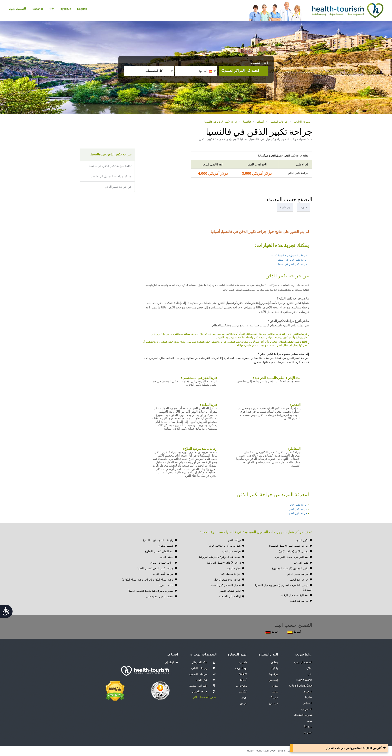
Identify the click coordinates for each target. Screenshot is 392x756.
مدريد (275, 686)
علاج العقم (201, 680)
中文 (51, 8)
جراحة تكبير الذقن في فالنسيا (220, 121)
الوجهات (307, 691)
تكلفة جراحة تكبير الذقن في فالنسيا (110, 166)
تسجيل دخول (16, 8)
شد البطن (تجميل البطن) (159, 551)
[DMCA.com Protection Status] (115, 691)
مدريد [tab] (303, 207)
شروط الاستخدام (303, 715)
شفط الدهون (165, 545)
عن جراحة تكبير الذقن (118, 186)
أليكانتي (243, 691)
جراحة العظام (199, 691)
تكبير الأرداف (301, 562)
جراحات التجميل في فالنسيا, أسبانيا (289, 255)
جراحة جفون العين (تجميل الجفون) (288, 545)
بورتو (244, 697)
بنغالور (274, 662)
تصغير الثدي (166, 556)
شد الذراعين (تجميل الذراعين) (291, 556)
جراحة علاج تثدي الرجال (227, 579)
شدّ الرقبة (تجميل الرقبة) (294, 595)
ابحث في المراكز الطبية (242, 71)
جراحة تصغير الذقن (297, 573)
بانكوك (274, 668)
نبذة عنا (308, 726)
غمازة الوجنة (233, 568)
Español (37, 8)
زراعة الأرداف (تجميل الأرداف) (224, 562)
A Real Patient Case (301, 686)
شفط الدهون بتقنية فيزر (159, 596)
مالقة (275, 691)
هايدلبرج (273, 703)
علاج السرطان (199, 662)
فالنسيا (247, 121)
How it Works (304, 680)
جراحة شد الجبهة (298, 579)
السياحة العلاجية (302, 121)
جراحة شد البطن (231, 551)
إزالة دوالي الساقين (230, 596)
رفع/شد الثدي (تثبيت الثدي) (158, 540)
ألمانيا (275, 631)
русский (65, 8)
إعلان (309, 668)
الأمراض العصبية (198, 686)
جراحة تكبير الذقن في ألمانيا (292, 264)
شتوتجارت (241, 686)
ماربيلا (274, 697)
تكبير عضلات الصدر (230, 590)
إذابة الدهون (166, 585)
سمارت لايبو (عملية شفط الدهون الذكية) (150, 590)
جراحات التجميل (279, 121)
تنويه (309, 721)
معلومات (307, 697)
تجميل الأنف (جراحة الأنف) (293, 551)
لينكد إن (169, 662)
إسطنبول (273, 680)
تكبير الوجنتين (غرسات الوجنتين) (290, 568)
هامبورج (242, 662)
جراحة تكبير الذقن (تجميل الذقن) (155, 568)
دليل (309, 674)
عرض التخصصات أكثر (205, 697)
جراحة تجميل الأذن (230, 573)
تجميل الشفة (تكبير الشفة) (225, 585)
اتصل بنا (308, 732)
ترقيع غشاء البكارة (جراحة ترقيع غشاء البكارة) (147, 579)
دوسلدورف (241, 668)
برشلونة (273, 674)
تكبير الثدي (302, 540)
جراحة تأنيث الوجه (163, 573)
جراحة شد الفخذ (299, 600)
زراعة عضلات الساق (161, 562)
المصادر (308, 703)
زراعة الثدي (234, 540)
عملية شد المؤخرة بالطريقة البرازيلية (220, 556)
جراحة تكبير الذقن (298, 504)
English (82, 8)
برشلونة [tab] (285, 207)
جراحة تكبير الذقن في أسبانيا (292, 259)
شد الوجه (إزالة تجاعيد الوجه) (224, 545)
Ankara (243, 674)
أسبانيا (260, 121)
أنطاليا (243, 680)
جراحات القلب (199, 668)
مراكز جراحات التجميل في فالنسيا (111, 176)
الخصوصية (306, 709)
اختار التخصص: (259, 62)
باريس (243, 703)
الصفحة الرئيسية (303, 662)
